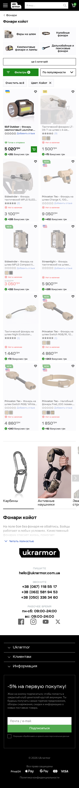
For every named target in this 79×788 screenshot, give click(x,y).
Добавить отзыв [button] (26, 133)
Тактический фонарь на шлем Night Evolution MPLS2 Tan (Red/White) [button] (19, 333)
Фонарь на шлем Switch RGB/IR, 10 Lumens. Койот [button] (57, 333)
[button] (17, 5)
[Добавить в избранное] (35, 92)
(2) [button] (18, 203)
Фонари (11, 15)
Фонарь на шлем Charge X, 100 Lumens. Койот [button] (57, 198)
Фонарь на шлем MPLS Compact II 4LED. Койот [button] (19, 263)
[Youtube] (46, 622)
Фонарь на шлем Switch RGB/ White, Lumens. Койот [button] (20, 403)
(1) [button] (18, 338)
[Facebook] (21, 622)
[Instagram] (33, 622)
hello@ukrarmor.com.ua (39, 573)
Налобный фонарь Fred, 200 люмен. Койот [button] (57, 403)
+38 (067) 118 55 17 (39, 587)
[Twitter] (58, 622)
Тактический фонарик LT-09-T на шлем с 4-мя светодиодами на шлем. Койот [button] (57, 128)
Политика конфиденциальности (39, 777)
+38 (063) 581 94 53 (39, 592)
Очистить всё (15, 82)
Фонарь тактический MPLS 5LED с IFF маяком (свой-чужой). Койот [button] (21, 198)
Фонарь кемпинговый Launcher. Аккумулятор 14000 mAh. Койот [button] (20, 128)
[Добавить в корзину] (34, 149)
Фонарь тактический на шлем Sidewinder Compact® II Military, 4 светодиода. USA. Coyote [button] (56, 263)
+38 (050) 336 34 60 (39, 598)
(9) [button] (56, 133)
